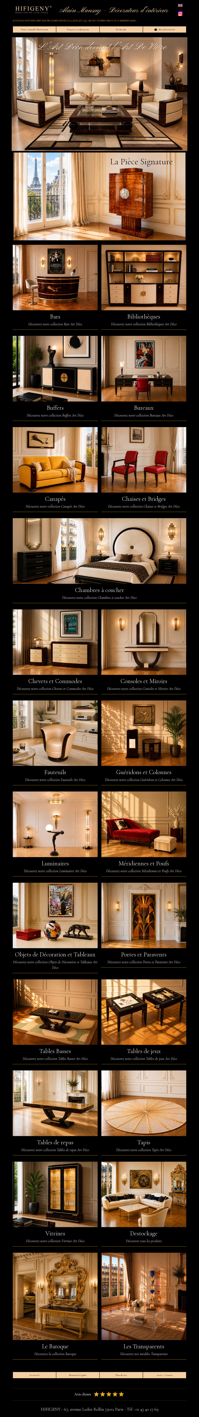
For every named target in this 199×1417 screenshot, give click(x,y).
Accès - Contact (165, 1375)
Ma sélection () (166, 29)
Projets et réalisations (78, 29)
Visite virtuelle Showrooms (34, 29)
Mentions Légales (78, 1375)
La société (34, 1375)
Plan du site (121, 1375)
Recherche (121, 29)
